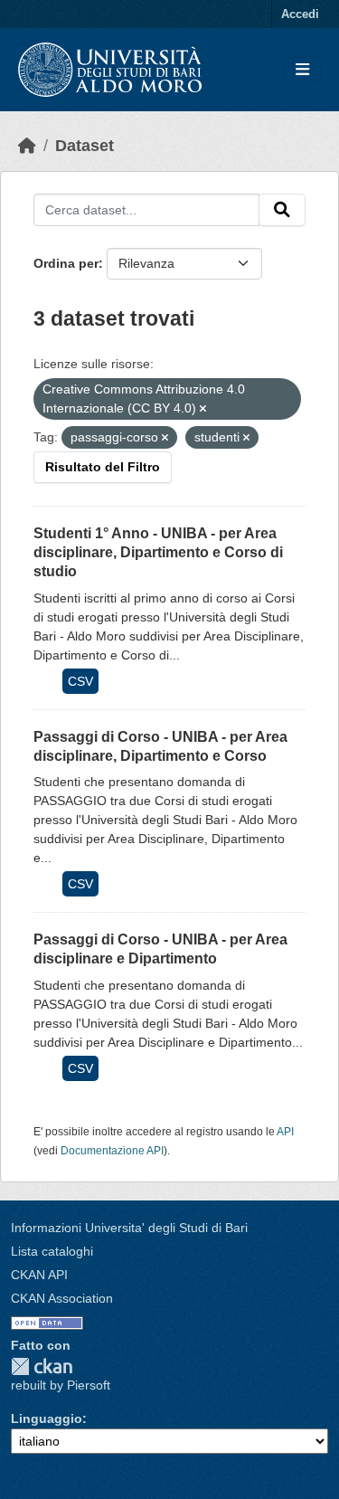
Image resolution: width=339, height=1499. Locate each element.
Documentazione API (112, 1150)
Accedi (300, 14)
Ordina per (66, 263)
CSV (80, 681)
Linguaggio (46, 1418)
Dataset (84, 146)
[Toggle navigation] (302, 70)
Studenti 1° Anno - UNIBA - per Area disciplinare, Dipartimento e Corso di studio (158, 552)
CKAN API (39, 1274)
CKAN (41, 1366)
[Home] (27, 146)
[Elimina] (203, 408)
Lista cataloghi (52, 1251)
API (285, 1131)
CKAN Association (62, 1298)
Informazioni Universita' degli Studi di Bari (129, 1227)
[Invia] (282, 210)
